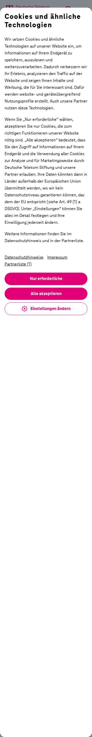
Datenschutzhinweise (24, 257)
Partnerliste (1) (18, 264)
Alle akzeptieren (46, 293)
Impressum (57, 257)
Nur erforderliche (46, 278)
